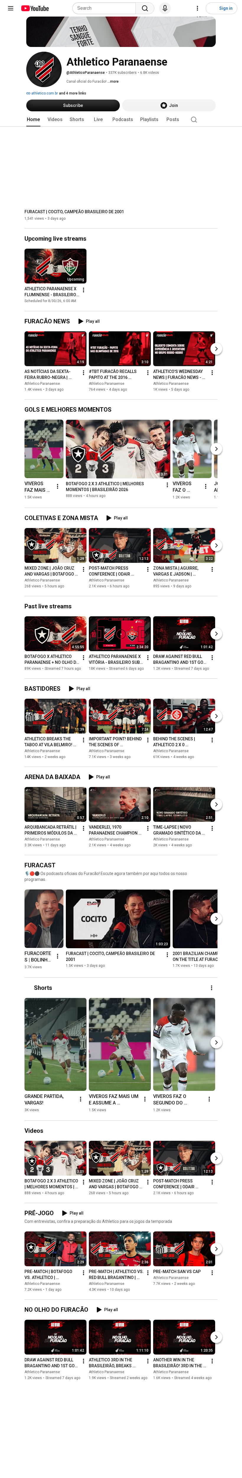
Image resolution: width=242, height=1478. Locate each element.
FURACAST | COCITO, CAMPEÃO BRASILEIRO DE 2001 (74, 211)
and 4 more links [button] (72, 93)
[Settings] (197, 8)
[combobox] (105, 8)
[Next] (216, 349)
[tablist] (121, 120)
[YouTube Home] (35, 8)
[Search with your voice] (165, 8)
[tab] (33, 120)
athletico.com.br (44, 93)
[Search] (144, 8)
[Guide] (10, 8)
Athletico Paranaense (42, 384)
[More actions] (83, 290)
